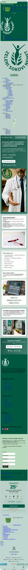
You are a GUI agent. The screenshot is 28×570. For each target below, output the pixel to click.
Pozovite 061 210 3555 (20, 137)
